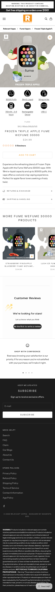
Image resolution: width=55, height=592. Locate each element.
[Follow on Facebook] (4, 506)
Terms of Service (11, 488)
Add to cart (27, 155)
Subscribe (27, 414)
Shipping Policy (10, 483)
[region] (27, 356)
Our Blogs (7, 450)
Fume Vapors (25, 29)
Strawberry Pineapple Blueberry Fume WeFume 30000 (19, 265)
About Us (7, 454)
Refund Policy (9, 478)
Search (6, 435)
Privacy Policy (9, 473)
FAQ (5, 440)
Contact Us (8, 459)
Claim (6, 445)
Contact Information (13, 492)
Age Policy (8, 497)
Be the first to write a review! (27, 326)
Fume (27, 122)
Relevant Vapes (9, 29)
